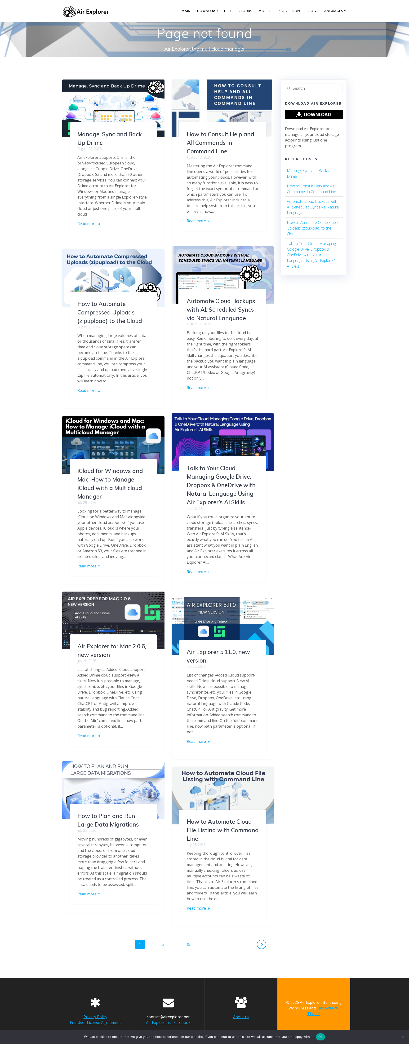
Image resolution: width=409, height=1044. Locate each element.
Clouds (245, 11)
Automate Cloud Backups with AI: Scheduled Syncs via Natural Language (221, 309)
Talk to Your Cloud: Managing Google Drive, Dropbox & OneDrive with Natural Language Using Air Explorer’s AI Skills (221, 485)
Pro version (289, 11)
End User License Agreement (95, 1022)
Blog (311, 11)
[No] (403, 1037)
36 (190, 943)
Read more (87, 223)
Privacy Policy (95, 1016)
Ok (320, 1037)
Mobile (264, 11)
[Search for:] (314, 88)
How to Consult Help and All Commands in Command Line (220, 143)
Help (228, 11)
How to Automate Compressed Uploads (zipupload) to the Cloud (109, 312)
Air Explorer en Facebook (168, 1022)
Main (186, 11)
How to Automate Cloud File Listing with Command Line (223, 830)
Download (207, 11)
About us (241, 1016)
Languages (332, 11)
